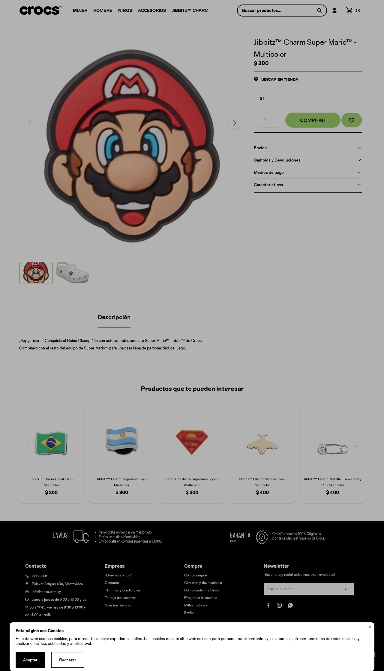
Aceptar (30, 659)
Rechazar (67, 659)
